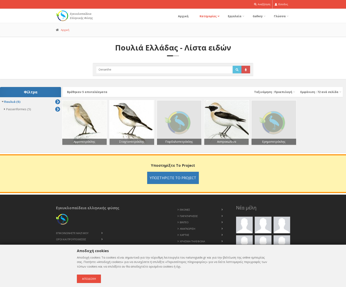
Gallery (258, 16)
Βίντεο (184, 222)
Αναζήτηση (263, 4)
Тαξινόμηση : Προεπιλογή (273, 92)
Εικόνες (185, 209)
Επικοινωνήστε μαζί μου (72, 233)
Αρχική (183, 16)
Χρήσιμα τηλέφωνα (192, 241)
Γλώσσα (280, 16)
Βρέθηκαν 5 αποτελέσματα (87, 92)
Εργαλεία (234, 16)
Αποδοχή (89, 279)
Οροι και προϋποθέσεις (71, 239)
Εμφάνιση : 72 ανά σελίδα (319, 92)
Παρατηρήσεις (189, 216)
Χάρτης (184, 235)
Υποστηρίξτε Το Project (173, 177)
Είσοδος (283, 4)
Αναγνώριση (187, 228)
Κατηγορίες (208, 16)
